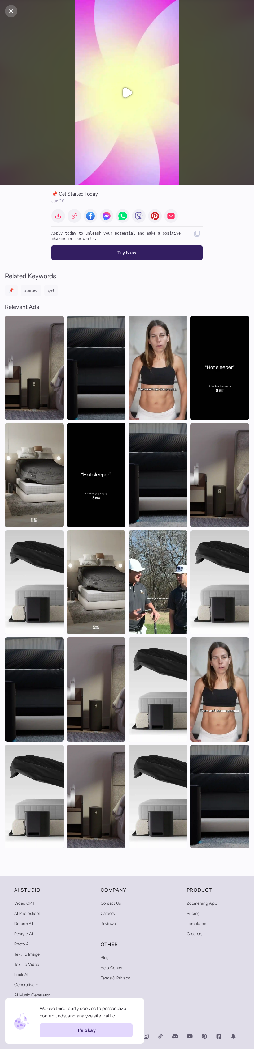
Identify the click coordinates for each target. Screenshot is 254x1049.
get (51, 290)
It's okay (86, 1030)
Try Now (126, 253)
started (31, 290)
